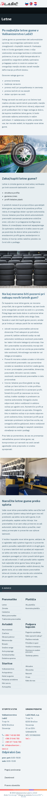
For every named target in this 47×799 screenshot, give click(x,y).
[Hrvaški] (35, 4)
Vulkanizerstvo (8, 669)
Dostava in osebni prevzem (33, 651)
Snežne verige (7, 647)
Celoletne (6, 612)
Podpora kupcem (31, 625)
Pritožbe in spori (32, 643)
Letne (4, 605)
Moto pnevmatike (9, 615)
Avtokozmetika (8, 655)
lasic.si (5, 748)
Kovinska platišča (33, 608)
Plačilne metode (32, 639)
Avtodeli (7, 624)
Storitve (7, 663)
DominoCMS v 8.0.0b (32, 796)
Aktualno (29, 666)
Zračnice (5, 633)
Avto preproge (8, 651)
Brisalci (5, 644)
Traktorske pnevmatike (11, 619)
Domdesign (13, 795)
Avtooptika (6, 687)
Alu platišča (30, 605)
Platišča (31, 599)
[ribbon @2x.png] (23, 790)
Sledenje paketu (32, 655)
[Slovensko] (27, 4)
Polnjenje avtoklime (10, 679)
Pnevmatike (9, 599)
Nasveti (29, 673)
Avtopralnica (7, 672)
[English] (31, 4)
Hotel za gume (8, 676)
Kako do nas (30, 680)
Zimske (5, 608)
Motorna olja (7, 640)
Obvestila (29, 670)
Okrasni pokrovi (8, 637)
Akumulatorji (7, 630)
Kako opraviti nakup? (34, 636)
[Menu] (44, 10)
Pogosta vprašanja (33, 632)
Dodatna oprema (9, 658)
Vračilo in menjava (33, 646)
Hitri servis (6, 683)
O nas (28, 677)
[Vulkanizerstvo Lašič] (9, 3)
